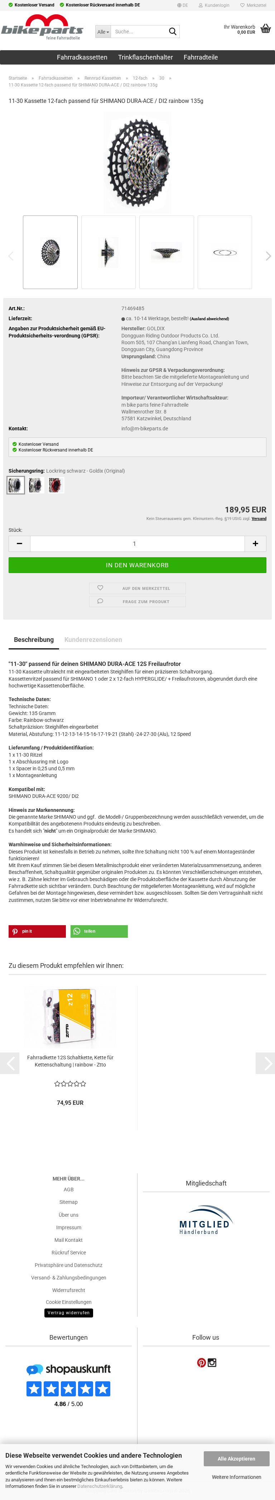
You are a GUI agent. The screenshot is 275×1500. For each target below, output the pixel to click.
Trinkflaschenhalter (145, 57)
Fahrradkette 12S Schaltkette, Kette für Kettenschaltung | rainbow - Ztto (70, 1061)
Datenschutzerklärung (99, 1486)
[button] (182, 6)
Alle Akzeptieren (236, 1459)
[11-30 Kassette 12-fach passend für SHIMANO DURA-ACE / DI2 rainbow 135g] (137, 162)
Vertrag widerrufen (69, 1312)
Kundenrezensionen (93, 639)
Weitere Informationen (236, 1477)
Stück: (15, 530)
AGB (69, 1189)
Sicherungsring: (67, 471)
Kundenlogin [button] (216, 5)
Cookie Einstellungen (69, 1302)
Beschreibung (34, 639)
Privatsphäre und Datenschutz (68, 1265)
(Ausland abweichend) (209, 319)
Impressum (68, 1227)
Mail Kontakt (68, 1240)
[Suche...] (173, 31)
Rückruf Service (69, 1252)
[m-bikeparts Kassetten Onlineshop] (42, 27)
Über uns (68, 1215)
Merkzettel (255, 5)
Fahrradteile (201, 57)
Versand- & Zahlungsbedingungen (68, 1278)
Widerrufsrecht (68, 1290)
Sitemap (68, 1202)
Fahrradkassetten (82, 57)
